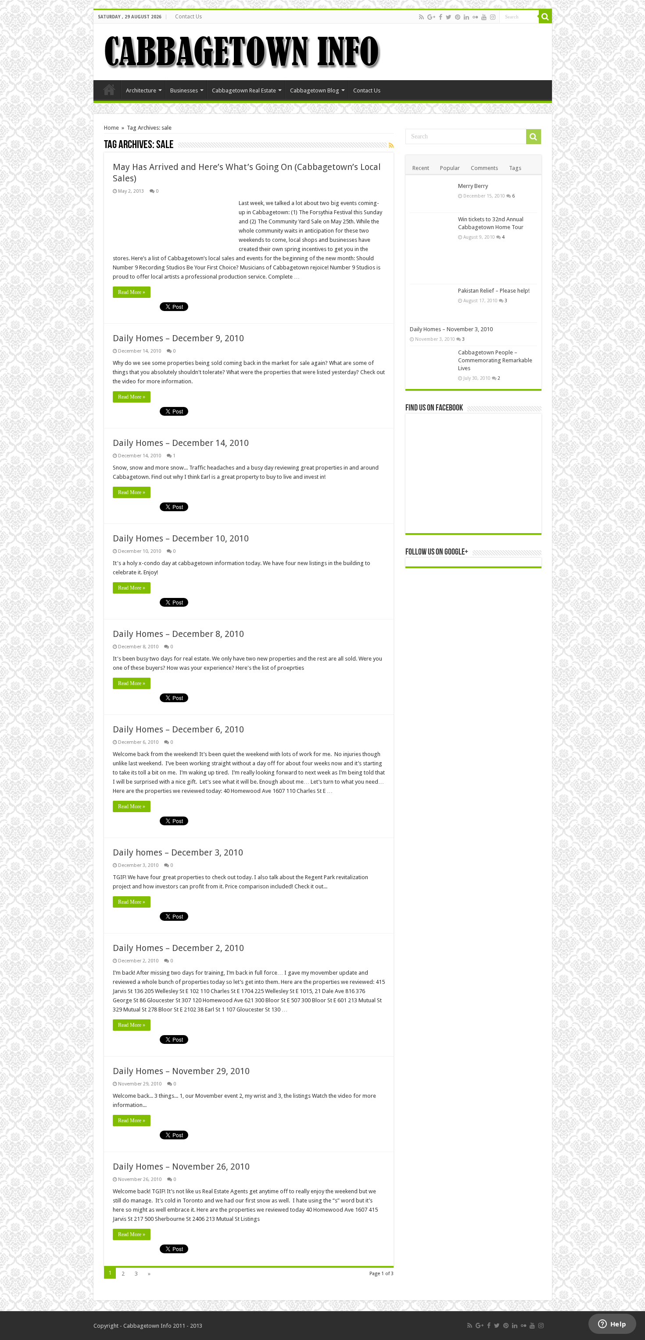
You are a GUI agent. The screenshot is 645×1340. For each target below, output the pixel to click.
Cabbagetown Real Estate (244, 90)
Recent (420, 168)
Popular (450, 168)
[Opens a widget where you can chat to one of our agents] (612, 1325)
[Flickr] (475, 17)
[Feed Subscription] (391, 145)
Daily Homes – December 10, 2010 (181, 538)
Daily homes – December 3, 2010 (178, 852)
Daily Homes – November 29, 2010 (181, 1071)
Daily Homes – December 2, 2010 (178, 948)
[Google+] (431, 17)
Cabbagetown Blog (314, 90)
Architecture (141, 90)
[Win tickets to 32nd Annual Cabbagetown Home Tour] (432, 248)
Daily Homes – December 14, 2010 (181, 443)
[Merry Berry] (432, 196)
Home (109, 89)
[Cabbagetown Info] (242, 50)
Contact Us (188, 17)
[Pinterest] (457, 17)
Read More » (131, 292)
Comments (484, 168)
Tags (515, 168)
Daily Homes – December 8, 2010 (178, 634)
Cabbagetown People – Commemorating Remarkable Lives (495, 360)
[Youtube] (483, 17)
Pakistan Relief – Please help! (494, 290)
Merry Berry (473, 186)
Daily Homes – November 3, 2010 (451, 329)
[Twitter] (448, 17)
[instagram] (492, 17)
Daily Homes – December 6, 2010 (178, 729)
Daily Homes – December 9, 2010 (178, 338)
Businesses (184, 90)
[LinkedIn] (466, 17)
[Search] (545, 16)
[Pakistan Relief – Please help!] (432, 303)
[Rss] (421, 17)
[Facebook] (440, 17)
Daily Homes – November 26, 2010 (181, 1166)
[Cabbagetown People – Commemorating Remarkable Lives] (432, 361)
